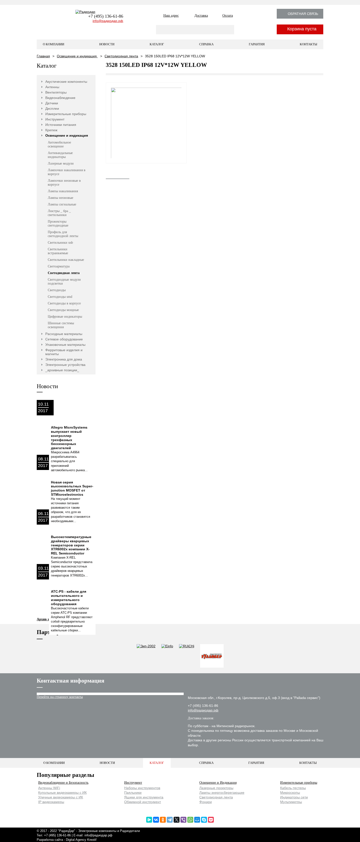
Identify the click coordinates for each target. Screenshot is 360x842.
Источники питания (60, 125)
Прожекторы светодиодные (58, 223)
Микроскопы (290, 792)
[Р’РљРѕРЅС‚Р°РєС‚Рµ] (156, 820)
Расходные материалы (63, 334)
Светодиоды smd (60, 297)
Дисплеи (52, 108)
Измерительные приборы (65, 114)
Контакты (308, 44)
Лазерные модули (61, 163)
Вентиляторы (56, 92)
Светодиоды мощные (63, 310)
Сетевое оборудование (64, 339)
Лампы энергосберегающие (221, 792)
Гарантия (257, 44)
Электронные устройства (65, 365)
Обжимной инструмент (142, 802)
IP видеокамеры (51, 802)
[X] (177, 820)
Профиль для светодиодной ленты (63, 234)
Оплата (227, 15)
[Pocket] (211, 820)
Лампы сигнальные (62, 204)
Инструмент (54, 119)
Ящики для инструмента (143, 797)
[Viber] (183, 820)
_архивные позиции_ (62, 370)
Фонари (205, 802)
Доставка (201, 15)
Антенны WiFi (49, 788)
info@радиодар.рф (108, 21)
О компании (53, 44)
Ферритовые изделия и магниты (64, 352)
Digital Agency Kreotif (81, 840)
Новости (106, 44)
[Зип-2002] (146, 656)
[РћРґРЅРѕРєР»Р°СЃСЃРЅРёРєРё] (163, 820)
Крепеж (51, 130)
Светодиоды (57, 290)
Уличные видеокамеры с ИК (60, 797)
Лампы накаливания (63, 191)
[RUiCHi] (186, 656)
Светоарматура (59, 266)
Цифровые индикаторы (65, 316)
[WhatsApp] (190, 820)
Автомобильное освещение (59, 144)
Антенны (52, 87)
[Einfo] (167, 656)
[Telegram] (170, 820)
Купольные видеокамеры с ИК (62, 792)
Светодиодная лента (121, 56)
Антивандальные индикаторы (60, 155)
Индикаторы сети (294, 797)
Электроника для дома (63, 359)
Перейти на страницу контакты (60, 697)
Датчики (51, 103)
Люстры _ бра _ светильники (59, 213)
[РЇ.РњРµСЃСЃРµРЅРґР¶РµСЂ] (149, 820)
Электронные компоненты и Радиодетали (109, 831)
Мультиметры (291, 802)
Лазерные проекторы (216, 788)
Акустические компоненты (66, 82)
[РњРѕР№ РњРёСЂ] (197, 820)
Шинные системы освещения (61, 325)
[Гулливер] (212, 656)
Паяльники (133, 792)
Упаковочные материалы (65, 345)
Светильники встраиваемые (58, 251)
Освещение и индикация (77, 56)
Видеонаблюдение (60, 98)
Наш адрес (171, 15)
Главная (43, 56)
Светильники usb (60, 242)
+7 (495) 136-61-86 (105, 16)
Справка (206, 44)
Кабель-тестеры (293, 788)
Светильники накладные (66, 260)
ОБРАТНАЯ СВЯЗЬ (303, 14)
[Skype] (204, 820)
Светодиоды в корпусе (64, 303)
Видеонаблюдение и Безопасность (63, 782)
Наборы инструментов (142, 788)
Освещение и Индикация (218, 782)
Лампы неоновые (60, 198)
